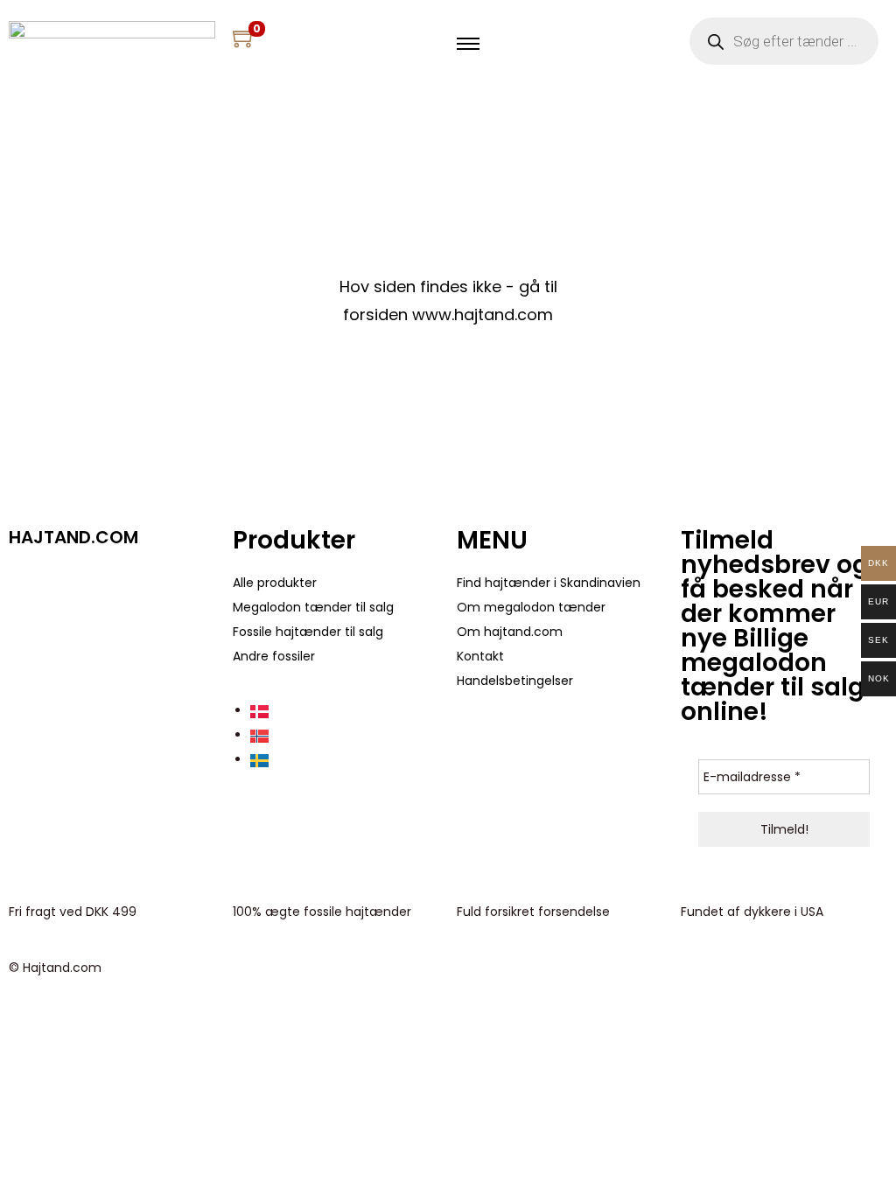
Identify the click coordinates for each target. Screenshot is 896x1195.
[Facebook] (30, 585)
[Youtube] (78, 585)
